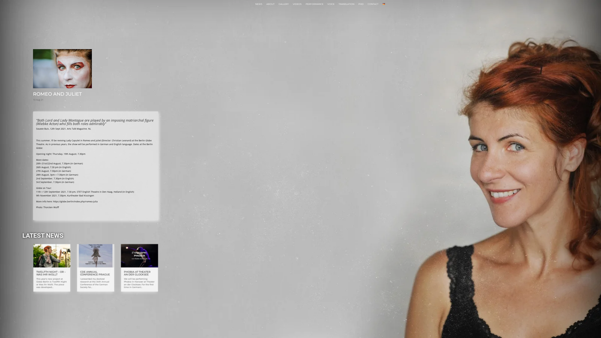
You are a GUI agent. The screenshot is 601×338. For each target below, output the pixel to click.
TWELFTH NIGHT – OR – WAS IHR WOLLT (51, 273)
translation (346, 4)
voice (330, 4)
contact (373, 4)
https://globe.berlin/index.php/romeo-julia (75, 201)
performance (314, 4)
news (258, 4)
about (270, 4)
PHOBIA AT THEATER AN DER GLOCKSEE (137, 273)
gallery (284, 4)
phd (361, 4)
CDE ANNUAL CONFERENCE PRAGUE (95, 273)
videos (297, 4)
